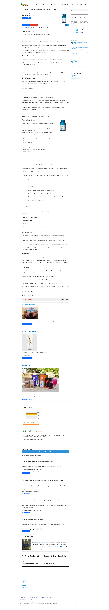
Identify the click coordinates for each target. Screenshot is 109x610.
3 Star (24, 415)
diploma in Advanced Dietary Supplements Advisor (44, 542)
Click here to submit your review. (31, 423)
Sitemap (73, 63)
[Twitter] (68, 25)
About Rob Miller (24, 597)
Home (23, 27)
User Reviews (32, 13)
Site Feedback (73, 76)
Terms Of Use (24, 583)
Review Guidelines (25, 587)
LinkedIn (63, 546)
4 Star (24, 414)
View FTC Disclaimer (43, 597)
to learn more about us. (76, 26)
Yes (38, 439)
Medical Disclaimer (25, 582)
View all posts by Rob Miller (43, 549)
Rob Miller (26, 11)
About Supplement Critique (68, 4)
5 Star (24, 412)
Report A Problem (73, 75)
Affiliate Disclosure (75, 61)
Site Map (51, 597)
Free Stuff (79, 4)
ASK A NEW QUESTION (26, 473)
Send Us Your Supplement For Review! (78, 66)
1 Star (24, 418)
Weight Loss (28, 27)
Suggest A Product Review (75, 77)
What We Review (55, 4)
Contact (87, 4)
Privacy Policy (74, 62)
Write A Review (26, 17)
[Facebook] (66, 25)
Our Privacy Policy (33, 597)
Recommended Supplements (42, 4)
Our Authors (24, 584)
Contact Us (24, 581)
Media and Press (74, 65)
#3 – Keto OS (26, 365)
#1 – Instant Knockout (28, 304)
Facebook (59, 546)
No (41, 439)
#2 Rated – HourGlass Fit (29, 331)
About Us (23, 580)
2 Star (24, 417)
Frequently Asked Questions (26, 586)
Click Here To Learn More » (27, 358)
